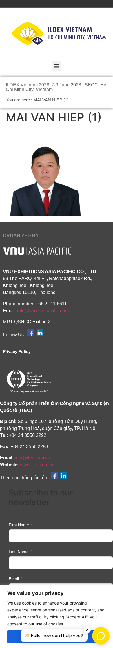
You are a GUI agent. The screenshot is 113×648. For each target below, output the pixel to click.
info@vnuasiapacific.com (43, 310)
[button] (56, 66)
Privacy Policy (17, 351)
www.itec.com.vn (37, 464)
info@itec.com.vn (32, 457)
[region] (56, 616)
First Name (19, 524)
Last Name (19, 551)
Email (14, 578)
